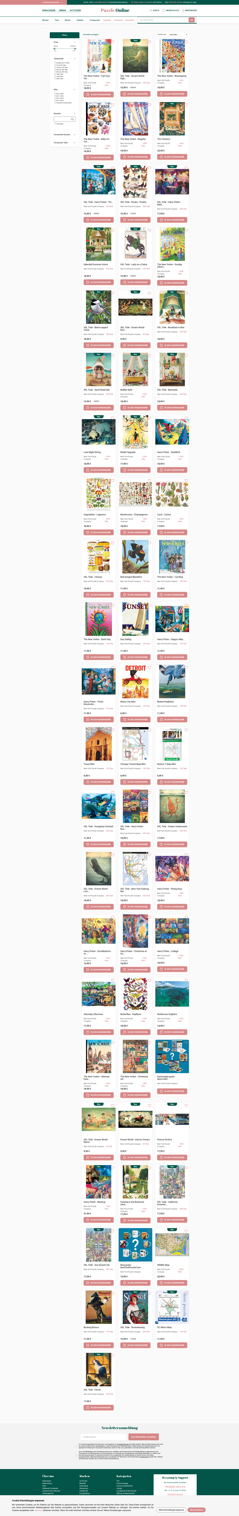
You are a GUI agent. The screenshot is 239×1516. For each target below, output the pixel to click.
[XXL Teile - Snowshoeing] (135, 1307)
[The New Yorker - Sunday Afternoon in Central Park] (172, 244)
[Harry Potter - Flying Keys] (172, 869)
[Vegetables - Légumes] (98, 494)
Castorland (83, 1486)
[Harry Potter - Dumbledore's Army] (99, 931)
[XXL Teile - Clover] (98, 1370)
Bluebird (82, 1483)
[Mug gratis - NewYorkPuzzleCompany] (135, 1245)
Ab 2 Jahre (60, 94)
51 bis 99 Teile (61, 65)
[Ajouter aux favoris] (112, 42)
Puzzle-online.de (122, 1444)
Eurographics (84, 1493)
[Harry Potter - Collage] (172, 931)
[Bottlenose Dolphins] (172, 994)
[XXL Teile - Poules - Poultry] (135, 182)
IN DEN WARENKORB (101, 94)
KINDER (62, 10)
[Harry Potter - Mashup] (98, 1182)
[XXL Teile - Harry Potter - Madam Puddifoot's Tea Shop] (172, 182)
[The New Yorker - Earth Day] (98, 619)
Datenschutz (47, 1483)
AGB (44, 1486)
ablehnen (38, 1510)
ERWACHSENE (48, 10)
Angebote (107, 20)
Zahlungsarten (48, 1493)
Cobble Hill (83, 1491)
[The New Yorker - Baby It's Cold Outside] (98, 119)
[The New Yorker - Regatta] (135, 119)
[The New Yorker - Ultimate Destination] (98, 1057)
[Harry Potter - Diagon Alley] (172, 619)
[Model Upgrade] (135, 432)
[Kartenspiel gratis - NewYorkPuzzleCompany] (172, 1057)
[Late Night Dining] (99, 432)
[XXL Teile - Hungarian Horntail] (99, 806)
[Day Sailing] (135, 619)
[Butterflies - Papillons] (135, 994)
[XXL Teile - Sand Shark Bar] (98, 370)
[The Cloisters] (172, 119)
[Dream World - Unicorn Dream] (135, 1120)
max (74, 51)
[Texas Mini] (99, 744)
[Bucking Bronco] (99, 1307)
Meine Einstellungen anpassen (171, 1510)
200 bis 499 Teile (62, 70)
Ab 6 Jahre (60, 98)
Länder (119, 1488)
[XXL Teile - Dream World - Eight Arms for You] (135, 56)
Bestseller (130, 20)
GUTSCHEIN (75, 10)
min (55, 51)
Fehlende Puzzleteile (50, 1488)
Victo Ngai (59, 124)
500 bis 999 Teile (62, 72)
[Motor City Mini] (135, 682)
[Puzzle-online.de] (115, 10)
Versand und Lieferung (51, 1491)
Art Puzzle (83, 1481)
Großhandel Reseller (50, 2)
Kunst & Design (122, 1483)
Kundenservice (144, 1457)
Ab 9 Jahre (60, 100)
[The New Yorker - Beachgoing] (172, 56)
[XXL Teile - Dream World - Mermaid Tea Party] (99, 1120)
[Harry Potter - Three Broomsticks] (99, 682)
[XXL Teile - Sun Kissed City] (98, 1245)
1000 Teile (59, 74)
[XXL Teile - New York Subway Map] (135, 869)
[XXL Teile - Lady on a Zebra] (135, 244)
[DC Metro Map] (172, 1307)
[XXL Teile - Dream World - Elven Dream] (135, 307)
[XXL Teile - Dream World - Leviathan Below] (98, 869)
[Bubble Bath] (135, 370)
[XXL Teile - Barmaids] (172, 370)
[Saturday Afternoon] (99, 994)
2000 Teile (59, 79)
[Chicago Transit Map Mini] (135, 744)
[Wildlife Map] (172, 1245)
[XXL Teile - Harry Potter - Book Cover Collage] (135, 806)
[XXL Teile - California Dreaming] (172, 1182)
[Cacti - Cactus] (172, 494)
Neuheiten (118, 20)
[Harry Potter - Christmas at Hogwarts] (135, 931)
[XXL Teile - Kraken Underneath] (172, 806)
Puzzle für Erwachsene (63, 103)
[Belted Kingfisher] (172, 682)
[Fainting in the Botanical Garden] (135, 1182)
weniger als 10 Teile (62, 63)
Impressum (46, 1481)
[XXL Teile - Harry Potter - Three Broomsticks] (99, 182)
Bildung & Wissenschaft (126, 1493)
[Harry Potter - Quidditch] (172, 432)
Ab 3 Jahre (60, 96)
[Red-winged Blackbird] (135, 557)
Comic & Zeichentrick (125, 1486)
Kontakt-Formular (175, 1494)
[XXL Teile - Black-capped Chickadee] (98, 307)
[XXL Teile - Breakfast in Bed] (172, 307)
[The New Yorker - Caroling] (172, 557)
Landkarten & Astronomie (126, 1491)
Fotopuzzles (95, 20)
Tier (118, 1481)
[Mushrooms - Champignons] (135, 494)
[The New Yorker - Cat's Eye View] (98, 56)
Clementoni (83, 1488)
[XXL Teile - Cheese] (98, 557)
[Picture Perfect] (172, 1120)
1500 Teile (59, 76)
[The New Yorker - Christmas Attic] (135, 1057)
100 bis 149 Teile (62, 67)
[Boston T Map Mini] (172, 744)
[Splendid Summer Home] (98, 244)
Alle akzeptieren (196, 1510)
